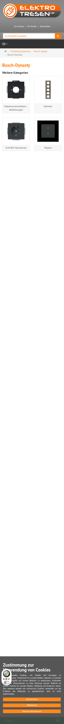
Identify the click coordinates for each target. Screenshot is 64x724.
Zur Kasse (19, 26)
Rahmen (48, 106)
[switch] (6, 682)
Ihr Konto (32, 26)
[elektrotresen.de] (32, 10)
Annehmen (32, 699)
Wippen (48, 147)
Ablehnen (32, 705)
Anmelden (45, 26)
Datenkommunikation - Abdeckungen (16, 108)
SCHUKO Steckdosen (16, 147)
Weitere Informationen (31, 711)
